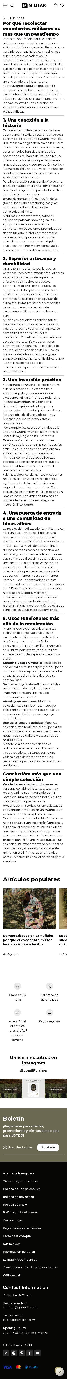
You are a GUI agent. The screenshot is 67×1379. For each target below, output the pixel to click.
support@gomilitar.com (21, 1307)
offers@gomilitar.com (19, 1319)
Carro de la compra (17, 1236)
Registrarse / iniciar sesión (22, 1228)
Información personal (19, 1251)
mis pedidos (12, 1244)
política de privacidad (18, 1197)
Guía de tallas (13, 1220)
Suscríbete (48, 1147)
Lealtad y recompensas (20, 1259)
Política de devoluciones (20, 1212)
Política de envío (15, 1204)
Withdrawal (11, 1275)
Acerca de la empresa (18, 1173)
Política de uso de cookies (22, 1189)
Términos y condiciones (20, 1181)
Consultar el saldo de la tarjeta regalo (30, 1267)
